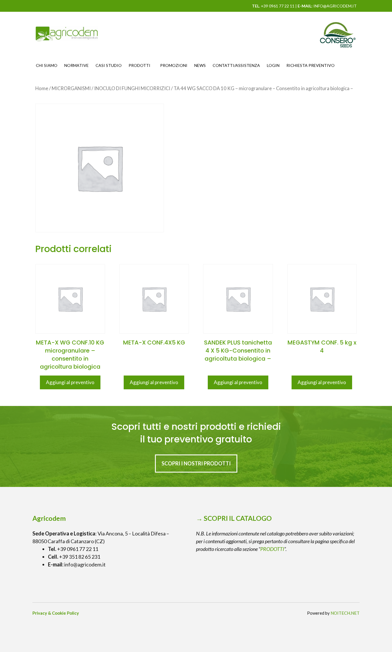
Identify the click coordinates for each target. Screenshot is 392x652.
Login (273, 65)
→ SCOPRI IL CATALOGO (234, 518)
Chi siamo (46, 65)
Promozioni (173, 65)
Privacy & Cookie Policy (55, 613)
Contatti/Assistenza (236, 65)
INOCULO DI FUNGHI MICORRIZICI (132, 88)
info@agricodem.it (335, 5)
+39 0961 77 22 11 (277, 5)
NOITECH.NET (345, 613)
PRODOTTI (272, 549)
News (200, 65)
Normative (76, 65)
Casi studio (109, 65)
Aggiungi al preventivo (70, 382)
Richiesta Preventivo (310, 65)
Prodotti (139, 65)
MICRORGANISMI (71, 88)
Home (41, 88)
